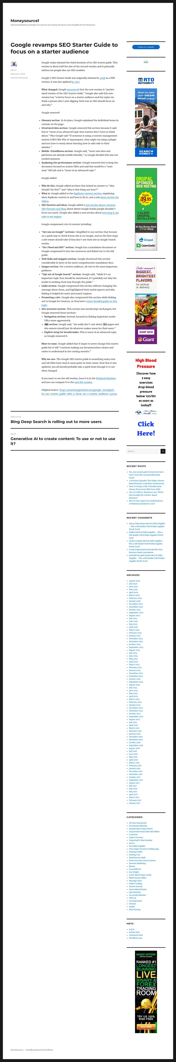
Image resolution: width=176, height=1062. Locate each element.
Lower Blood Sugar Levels (140, 875)
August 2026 (134, 581)
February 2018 (135, 766)
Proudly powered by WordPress (39, 1050)
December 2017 (135, 771)
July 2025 (133, 618)
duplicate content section (87, 193)
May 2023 (133, 693)
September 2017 (136, 780)
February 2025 (135, 633)
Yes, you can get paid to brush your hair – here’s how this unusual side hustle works (147, 475)
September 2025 (136, 612)
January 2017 (134, 803)
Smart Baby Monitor (138, 889)
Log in (131, 929)
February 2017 (135, 800)
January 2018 (134, 768)
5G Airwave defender (138, 826)
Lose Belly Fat (135, 869)
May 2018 (133, 757)
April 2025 (133, 627)
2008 (102, 78)
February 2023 (135, 702)
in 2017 (75, 81)
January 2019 (134, 734)
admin (14, 70)
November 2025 (136, 607)
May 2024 (133, 659)
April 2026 (133, 592)
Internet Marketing (19, 78)
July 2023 (133, 688)
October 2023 (135, 679)
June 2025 (133, 621)
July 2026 (133, 584)
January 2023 (134, 705)
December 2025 (136, 604)
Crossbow (133, 834)
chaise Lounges (136, 541)
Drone (131, 843)
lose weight (134, 872)
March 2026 (134, 595)
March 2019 (134, 728)
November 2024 (136, 641)
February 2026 (135, 598)
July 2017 (133, 786)
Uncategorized (135, 901)
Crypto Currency (136, 837)
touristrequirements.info (140, 549)
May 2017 (133, 791)
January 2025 (135, 636)
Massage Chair (135, 881)
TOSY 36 (132, 898)
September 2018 (136, 745)
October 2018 (134, 742)
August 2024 (134, 650)
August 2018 (134, 748)
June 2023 (133, 690)
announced (73, 89)
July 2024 (133, 653)
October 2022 (135, 714)
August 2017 (134, 783)
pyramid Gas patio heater (140, 555)
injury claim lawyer (137, 523)
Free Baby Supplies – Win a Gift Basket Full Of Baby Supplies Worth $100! (147, 526)
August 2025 (134, 615)
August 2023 (134, 685)
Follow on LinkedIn (146, 47)
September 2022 (136, 716)
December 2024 (136, 638)
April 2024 (133, 662)
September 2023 (136, 682)
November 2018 (136, 740)
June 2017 (133, 789)
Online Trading (135, 883)
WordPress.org (135, 938)
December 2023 (136, 673)
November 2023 (136, 676)
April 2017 (133, 794)
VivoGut (132, 904)
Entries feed (134, 932)
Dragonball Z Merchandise (140, 840)
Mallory (132, 532)
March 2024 (134, 664)
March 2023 (134, 699)
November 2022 (136, 711)
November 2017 (136, 774)
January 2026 (135, 601)
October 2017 (134, 777)
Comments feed (136, 935)
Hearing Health (135, 852)
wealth (132, 907)
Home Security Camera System (142, 860)
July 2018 (133, 751)
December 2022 (136, 708)
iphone (132, 866)
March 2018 (134, 763)
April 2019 (133, 725)
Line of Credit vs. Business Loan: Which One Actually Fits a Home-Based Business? (146, 495)
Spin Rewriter (135, 892)
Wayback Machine (106, 378)
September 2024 (136, 647)
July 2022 (133, 722)
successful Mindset (137, 895)
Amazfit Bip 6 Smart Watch (141, 829)
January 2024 (135, 670)
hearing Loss (134, 855)
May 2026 (133, 589)
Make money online (137, 878)
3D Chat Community (137, 823)
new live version (83, 382)
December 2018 (135, 737)
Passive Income (136, 886)
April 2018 (133, 760)
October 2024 (135, 644)
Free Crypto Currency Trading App (144, 849)
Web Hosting (134, 909)
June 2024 (133, 656)
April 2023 (133, 696)
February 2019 (135, 731)
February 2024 (135, 667)
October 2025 (135, 610)
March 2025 (134, 630)
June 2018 (133, 754)
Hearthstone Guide (137, 857)
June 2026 (133, 587)
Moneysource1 (25, 20)
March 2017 (134, 797)
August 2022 (134, 719)
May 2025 (133, 624)
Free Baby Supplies (137, 846)
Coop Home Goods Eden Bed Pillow (144, 831)
